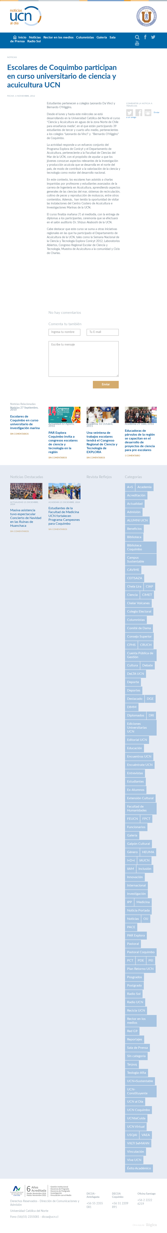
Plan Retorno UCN (140, 968)
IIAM (130, 868)
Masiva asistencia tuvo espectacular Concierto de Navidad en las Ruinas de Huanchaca (25, 518)
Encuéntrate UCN (140, 764)
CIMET (147, 594)
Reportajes (134, 1039)
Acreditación (136, 495)
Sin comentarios (19, 434)
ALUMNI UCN (137, 520)
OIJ (145, 918)
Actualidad (135, 503)
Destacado (134, 698)
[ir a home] (26, 16)
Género (132, 852)
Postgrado (134, 985)
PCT (130, 960)
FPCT (146, 818)
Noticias (133, 918)
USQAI (132, 1135)
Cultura (132, 665)
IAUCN (144, 860)
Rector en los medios (58, 37)
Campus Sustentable (135, 559)
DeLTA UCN (135, 673)
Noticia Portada (138, 910)
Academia (144, 487)
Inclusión (144, 868)
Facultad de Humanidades (137, 808)
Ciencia (132, 594)
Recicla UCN (136, 1010)
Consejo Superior (139, 636)
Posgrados (134, 977)
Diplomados (135, 715)
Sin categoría (136, 1056)
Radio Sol (34, 41)
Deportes (133, 690)
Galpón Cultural (138, 843)
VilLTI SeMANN (138, 1143)
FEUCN (132, 818)
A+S (130, 487)
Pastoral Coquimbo (141, 952)
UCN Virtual (136, 1126)
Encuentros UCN (139, 756)
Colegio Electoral (139, 611)
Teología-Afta (136, 1072)
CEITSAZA (134, 578)
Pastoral (133, 943)
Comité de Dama (139, 628)
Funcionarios (136, 827)
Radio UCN (135, 1002)
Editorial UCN (137, 739)
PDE (141, 960)
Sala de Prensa (137, 1047)
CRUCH (146, 644)
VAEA (146, 1135)
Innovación (135, 877)
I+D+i (131, 860)
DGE (150, 698)
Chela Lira (134, 586)
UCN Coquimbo (138, 1110)
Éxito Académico (139, 1168)
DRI (151, 715)
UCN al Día (135, 1101)
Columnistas (85, 37)
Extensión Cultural (140, 798)
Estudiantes (135, 781)
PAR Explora (136, 935)
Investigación (136, 893)
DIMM (131, 707)
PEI (150, 960)
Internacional (136, 885)
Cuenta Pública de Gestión (140, 655)
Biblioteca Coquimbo (134, 547)
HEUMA (148, 852)
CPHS (131, 644)
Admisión (134, 512)
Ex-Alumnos (135, 789)
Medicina (143, 902)
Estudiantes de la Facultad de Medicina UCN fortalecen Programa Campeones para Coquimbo (64, 516)
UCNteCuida (136, 1118)
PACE (131, 927)
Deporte (133, 682)
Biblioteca (134, 537)
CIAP (149, 586)
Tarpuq (132, 1064)
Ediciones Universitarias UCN (137, 727)
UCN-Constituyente (137, 1091)
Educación (134, 748)
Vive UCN (134, 1160)
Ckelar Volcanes (138, 603)
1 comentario (132, 456)
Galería (102, 37)
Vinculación (135, 1151)
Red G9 (132, 1031)
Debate (147, 665)
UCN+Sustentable (140, 1081)
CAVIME (133, 569)
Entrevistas (135, 773)
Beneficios (134, 528)
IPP (129, 902)
